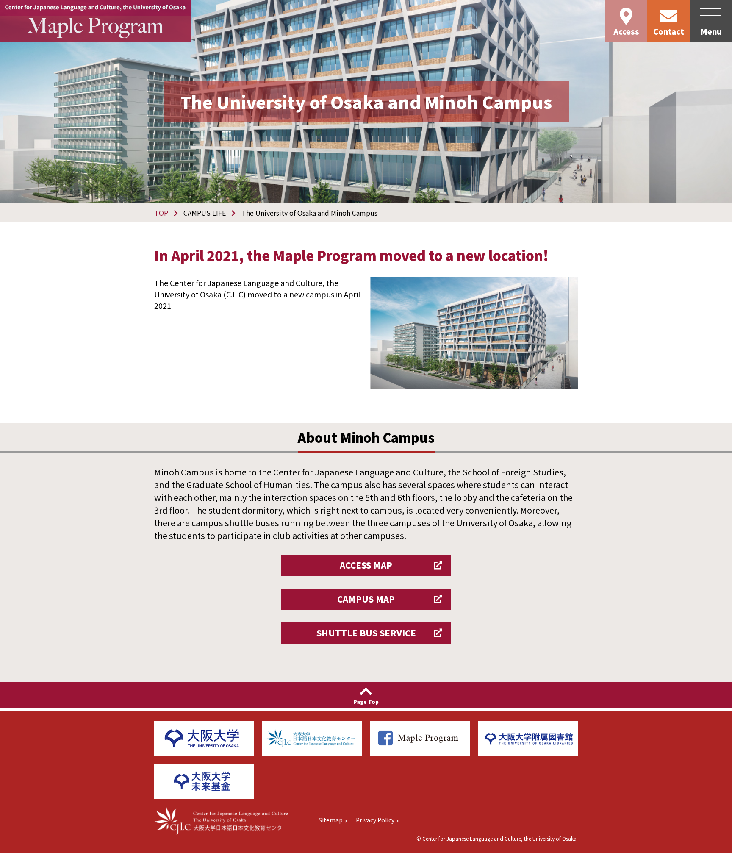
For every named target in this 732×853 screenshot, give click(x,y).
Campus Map (366, 599)
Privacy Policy (375, 820)
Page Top (366, 701)
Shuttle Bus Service (366, 633)
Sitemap (331, 820)
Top (161, 213)
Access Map (366, 565)
